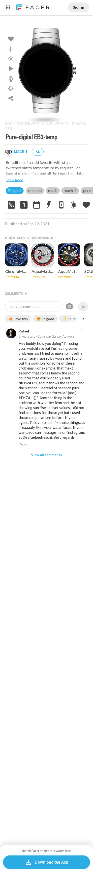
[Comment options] (81, 331)
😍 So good (45, 319)
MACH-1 (21, 152)
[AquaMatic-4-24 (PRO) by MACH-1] (69, 254)
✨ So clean (72, 319)
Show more (14, 180)
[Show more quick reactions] (83, 318)
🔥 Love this (18, 319)
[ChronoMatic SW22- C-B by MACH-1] (16, 254)
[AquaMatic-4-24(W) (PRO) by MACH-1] (42, 254)
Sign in (78, 7)
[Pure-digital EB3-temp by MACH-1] (46, 70)
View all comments (46, 455)
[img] (8, 151)
